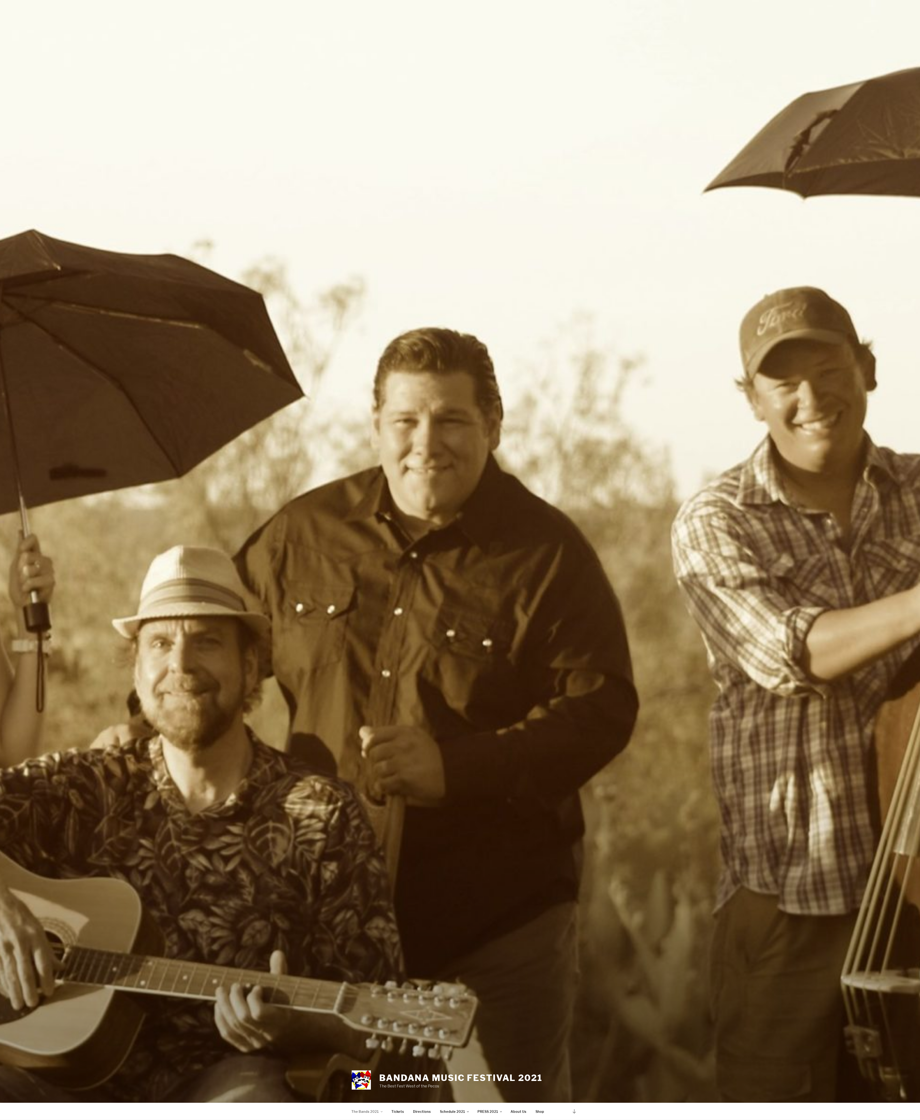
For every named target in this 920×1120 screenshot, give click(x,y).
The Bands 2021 (365, 1111)
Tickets (397, 1111)
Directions (422, 1111)
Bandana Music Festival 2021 (460, 1078)
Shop (539, 1111)
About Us (518, 1111)
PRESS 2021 (487, 1111)
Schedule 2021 (452, 1111)
